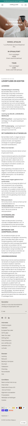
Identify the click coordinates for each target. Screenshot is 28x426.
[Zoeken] (22, 5)
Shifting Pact (5, 338)
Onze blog (4, 369)
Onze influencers (6, 340)
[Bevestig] (26, 311)
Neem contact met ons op (8, 382)
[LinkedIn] (9, 317)
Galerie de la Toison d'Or (8, 387)
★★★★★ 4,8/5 (5, 345)
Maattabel (4, 328)
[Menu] (2, 5)
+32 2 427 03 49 (5, 390)
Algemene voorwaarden (8, 392)
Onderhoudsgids (6, 325)
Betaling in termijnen (7, 361)
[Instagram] (5, 317)
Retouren (4, 359)
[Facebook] (2, 317)
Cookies (3, 400)
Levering (4, 356)
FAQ (2, 374)
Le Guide (4, 348)
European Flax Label (7, 330)
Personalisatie (5, 371)
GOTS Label (4, 333)
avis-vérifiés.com (6, 343)
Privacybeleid (5, 395)
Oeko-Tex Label (5, 335)
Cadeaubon (4, 366)
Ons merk (4, 364)
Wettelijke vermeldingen (8, 397)
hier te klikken (8, 290)
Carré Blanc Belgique (10, 420)
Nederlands (4, 415)
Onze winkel (4, 385)
